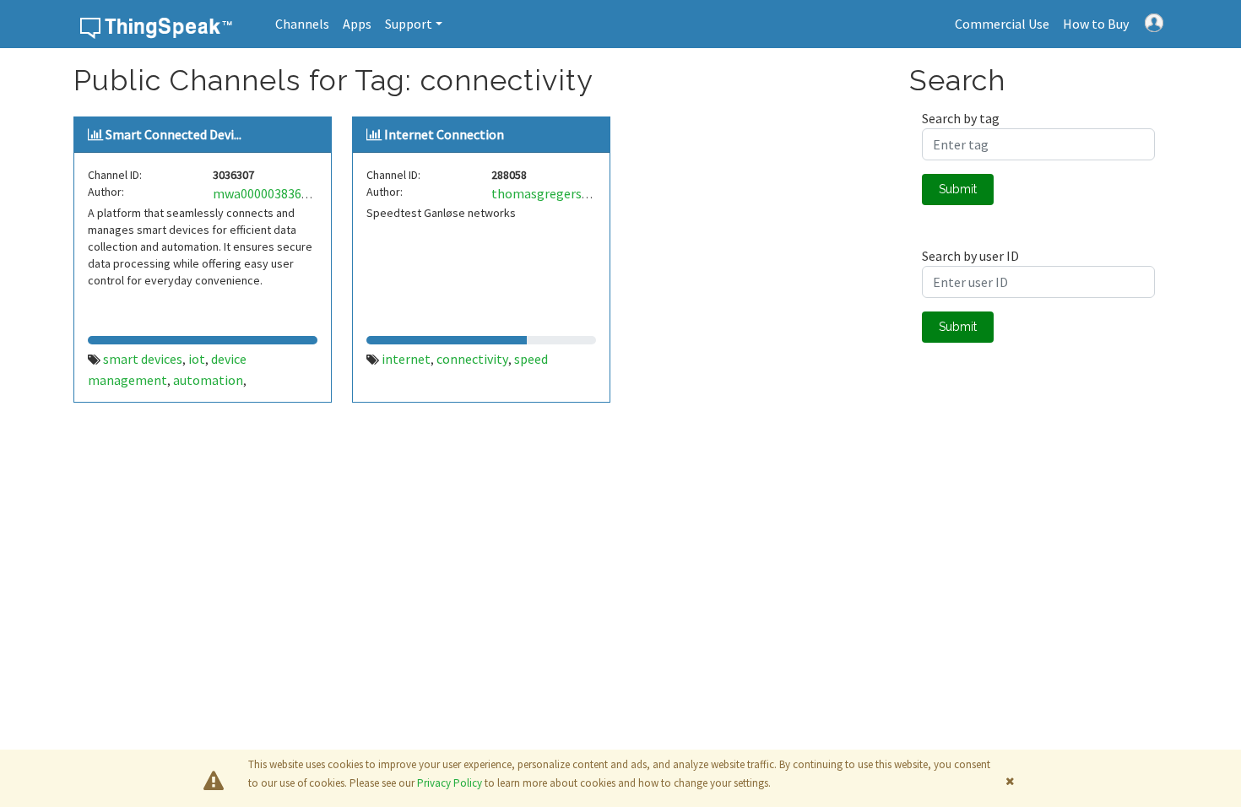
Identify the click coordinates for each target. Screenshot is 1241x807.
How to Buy (1096, 23)
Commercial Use (1002, 23)
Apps (357, 23)
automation (208, 379)
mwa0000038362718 (270, 193)
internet (406, 358)
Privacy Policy (449, 783)
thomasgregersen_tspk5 (563, 193)
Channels (302, 23)
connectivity (472, 358)
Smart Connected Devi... (173, 134)
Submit (958, 189)
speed (531, 358)
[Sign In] (1154, 21)
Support (408, 23)
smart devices (142, 358)
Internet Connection (444, 134)
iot (196, 358)
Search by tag (961, 118)
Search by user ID (970, 255)
